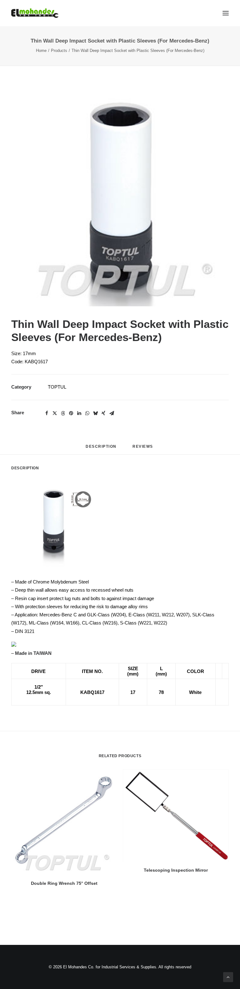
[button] (120, 197)
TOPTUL (57, 387)
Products (59, 50)
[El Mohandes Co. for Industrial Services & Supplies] (34, 13)
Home (41, 50)
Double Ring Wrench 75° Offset (64, 883)
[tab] (143, 448)
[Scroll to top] (228, 976)
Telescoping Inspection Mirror (176, 870)
